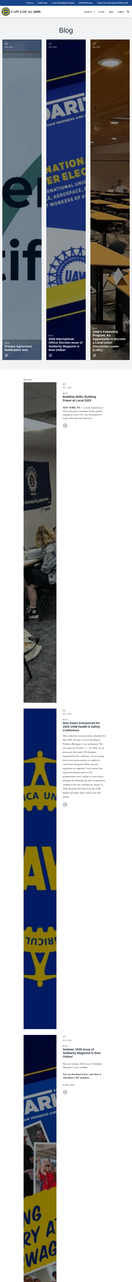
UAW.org (29, 3)
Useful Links (42, 3)
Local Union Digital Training (63, 3)
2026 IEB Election (86, 3)
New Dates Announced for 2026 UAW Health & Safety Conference (81, 726)
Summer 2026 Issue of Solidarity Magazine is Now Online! (82, 1053)
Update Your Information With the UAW (113, 3)
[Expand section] (94, 11)
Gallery (121, 11)
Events (101, 11)
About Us (88, 11)
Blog (111, 11)
